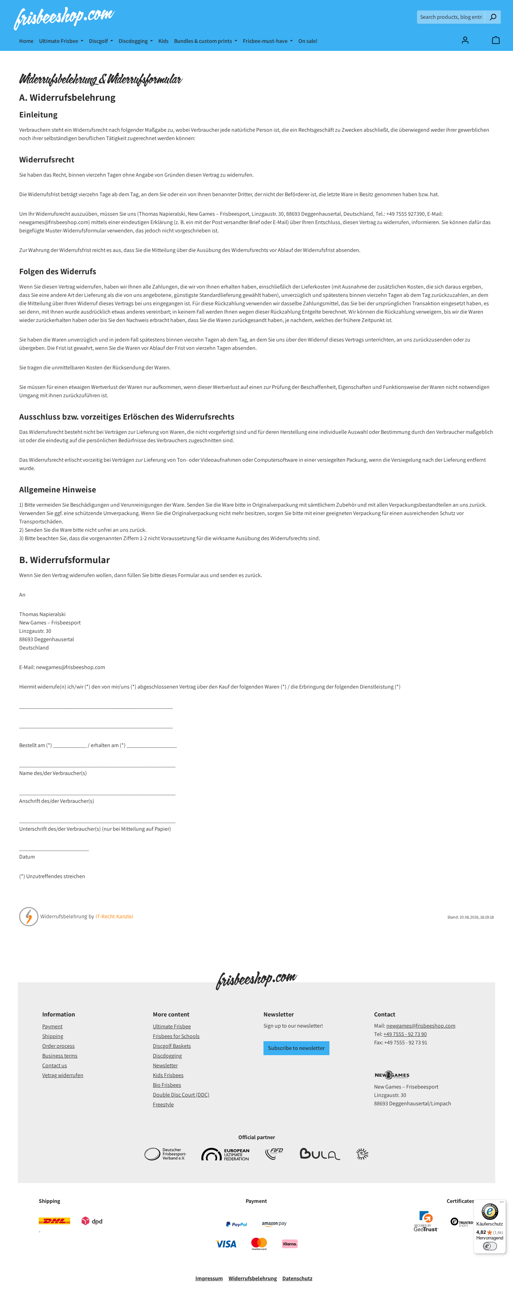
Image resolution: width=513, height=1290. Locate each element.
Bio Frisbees (167, 1085)
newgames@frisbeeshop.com (420, 1025)
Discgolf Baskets (172, 1046)
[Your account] (465, 40)
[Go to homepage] (64, 17)
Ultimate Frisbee (172, 1026)
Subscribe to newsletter (296, 1048)
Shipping (52, 1036)
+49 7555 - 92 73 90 (405, 1034)
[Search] (493, 17)
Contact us (54, 1065)
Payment (52, 1026)
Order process (58, 1046)
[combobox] (451, 17)
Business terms (59, 1055)
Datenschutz (297, 1278)
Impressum (209, 1278)
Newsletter (165, 1065)
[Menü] (502, 1203)
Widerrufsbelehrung (253, 1278)
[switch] (490, 1246)
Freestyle (163, 1104)
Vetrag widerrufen (62, 1075)
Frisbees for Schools (176, 1036)
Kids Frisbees (168, 1075)
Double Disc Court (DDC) (181, 1094)
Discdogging (167, 1055)
